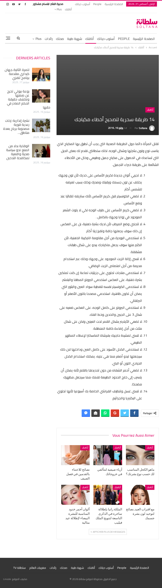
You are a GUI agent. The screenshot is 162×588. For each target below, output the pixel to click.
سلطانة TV (19, 567)
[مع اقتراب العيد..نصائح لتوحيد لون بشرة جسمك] (140, 495)
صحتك (60, 38)
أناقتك (68, 9)
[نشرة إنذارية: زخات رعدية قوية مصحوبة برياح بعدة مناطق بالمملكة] (41, 125)
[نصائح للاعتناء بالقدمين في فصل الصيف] (75, 455)
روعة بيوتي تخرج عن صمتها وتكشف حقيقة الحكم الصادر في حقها (28, 99)
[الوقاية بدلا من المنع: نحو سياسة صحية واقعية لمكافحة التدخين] (41, 150)
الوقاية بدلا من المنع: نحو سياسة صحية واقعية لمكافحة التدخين (17, 152)
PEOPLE (124, 38)
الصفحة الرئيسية (114, 4)
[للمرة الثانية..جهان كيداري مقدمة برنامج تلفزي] (41, 74)
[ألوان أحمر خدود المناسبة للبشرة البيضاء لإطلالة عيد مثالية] (75, 495)
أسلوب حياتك (82, 4)
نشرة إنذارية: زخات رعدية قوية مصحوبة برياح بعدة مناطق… (16, 126)
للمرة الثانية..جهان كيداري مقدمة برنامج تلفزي (17, 73)
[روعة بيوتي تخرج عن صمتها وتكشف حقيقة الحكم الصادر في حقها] (41, 96)
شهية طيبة (74, 38)
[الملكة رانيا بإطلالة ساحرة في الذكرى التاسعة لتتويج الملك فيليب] (107, 495)
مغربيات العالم (37, 567)
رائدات (49, 38)
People (97, 4)
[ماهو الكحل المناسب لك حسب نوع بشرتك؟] (140, 455)
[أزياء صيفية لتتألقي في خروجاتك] (107, 455)
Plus (59, 9)
